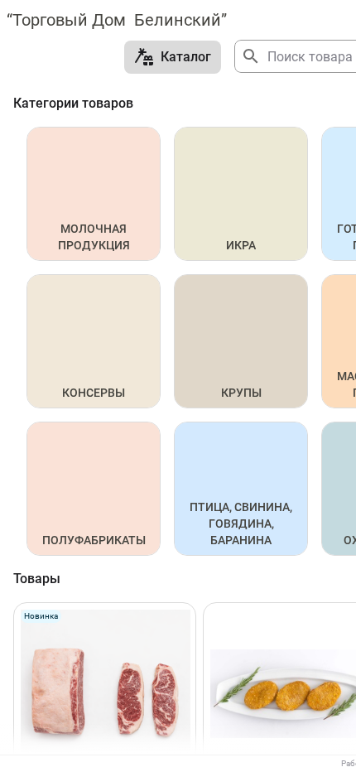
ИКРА (241, 245)
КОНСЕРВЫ (93, 392)
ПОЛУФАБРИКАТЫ (94, 540)
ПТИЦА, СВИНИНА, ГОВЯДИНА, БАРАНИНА (242, 523)
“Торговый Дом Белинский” (117, 20)
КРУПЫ (241, 392)
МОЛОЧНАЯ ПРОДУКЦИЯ (94, 237)
